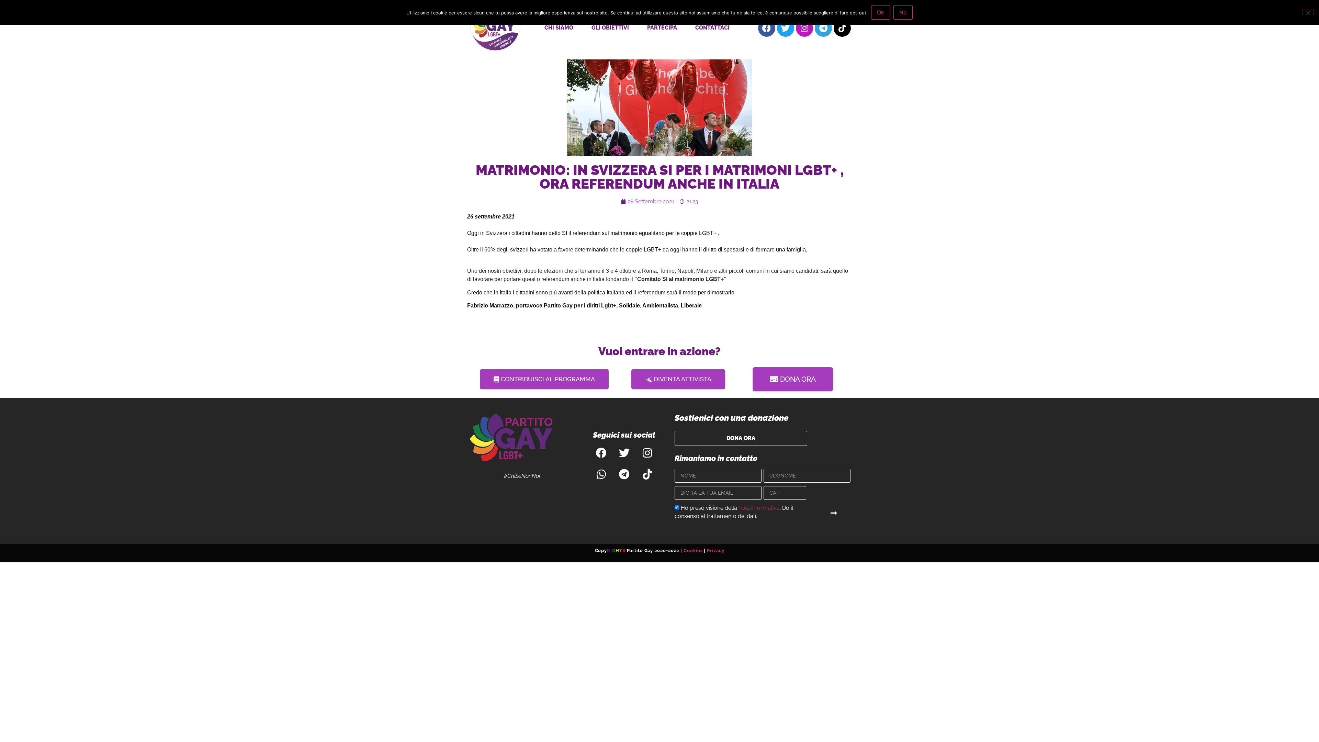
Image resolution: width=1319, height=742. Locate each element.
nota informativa (759, 508)
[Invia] (834, 513)
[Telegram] (823, 28)
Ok (880, 12)
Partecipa (662, 27)
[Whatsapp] (601, 474)
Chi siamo (558, 27)
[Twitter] (785, 28)
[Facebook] (766, 28)
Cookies (693, 550)
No (903, 12)
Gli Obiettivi (610, 27)
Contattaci (712, 27)
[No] (1308, 12)
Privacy (715, 550)
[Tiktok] (842, 28)
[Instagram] (804, 28)
